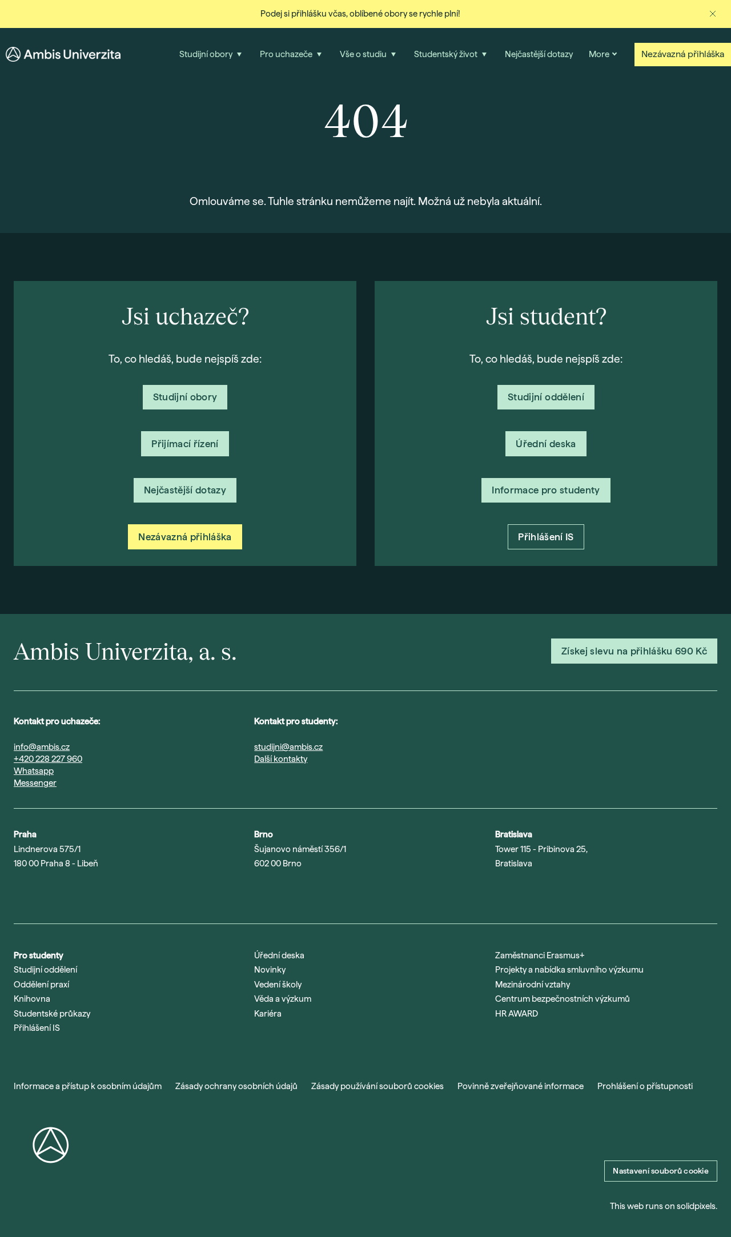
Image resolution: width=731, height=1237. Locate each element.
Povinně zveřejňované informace (520, 1086)
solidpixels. (697, 1206)
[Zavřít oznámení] (713, 14)
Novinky (270, 970)
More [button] (599, 54)
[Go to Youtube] (49, 893)
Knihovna (32, 999)
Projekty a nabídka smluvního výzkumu (569, 970)
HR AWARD (516, 1014)
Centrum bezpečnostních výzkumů (562, 999)
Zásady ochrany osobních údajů (236, 1086)
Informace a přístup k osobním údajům (88, 1086)
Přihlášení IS (37, 1028)
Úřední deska (279, 955)
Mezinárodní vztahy (532, 984)
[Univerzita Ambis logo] (63, 54)
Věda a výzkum (282, 999)
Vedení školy (278, 984)
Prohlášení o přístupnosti (645, 1086)
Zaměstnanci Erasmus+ (540, 955)
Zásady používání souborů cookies (377, 1086)
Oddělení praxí (41, 984)
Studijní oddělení (45, 970)
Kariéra (268, 1014)
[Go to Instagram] (19, 893)
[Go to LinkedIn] (79, 893)
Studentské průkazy (52, 1014)
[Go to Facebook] (108, 893)
